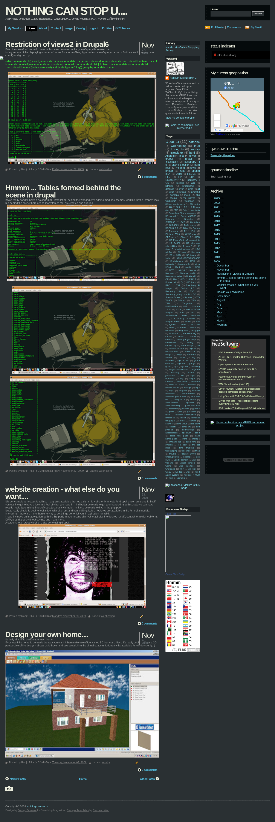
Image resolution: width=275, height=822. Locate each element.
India (167, 258)
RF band (191, 282)
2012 (217, 248)
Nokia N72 (191, 276)
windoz (178, 472)
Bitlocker (169, 219)
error (181, 189)
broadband (188, 186)
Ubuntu (172, 141)
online (193, 399)
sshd (197, 433)
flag (193, 357)
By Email (256, 27)
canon (168, 336)
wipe (188, 472)
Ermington (174, 231)
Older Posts (147, 779)
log (181, 378)
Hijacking (195, 252)
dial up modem (176, 348)
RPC (167, 285)
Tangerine (187, 303)
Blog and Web (101, 810)
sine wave (182, 423)
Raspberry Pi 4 (173, 180)
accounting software (184, 318)
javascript (170, 375)
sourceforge (188, 430)
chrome (192, 336)
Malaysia (169, 264)
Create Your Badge (175, 574)
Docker (196, 228)
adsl (198, 321)
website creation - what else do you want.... (62, 493)
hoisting (196, 366)
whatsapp (170, 469)
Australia (195, 210)
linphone (169, 378)
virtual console (187, 463)
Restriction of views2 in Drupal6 (235, 273)
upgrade (187, 457)
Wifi (193, 183)
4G (170, 207)
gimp (190, 189)
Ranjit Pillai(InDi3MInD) (183, 77)
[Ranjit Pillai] (178, 571)
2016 (217, 229)
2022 (217, 202)
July (219, 304)
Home (83, 779)
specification (171, 433)
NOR (197, 267)
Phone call (170, 282)
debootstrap (187, 345)
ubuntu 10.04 (189, 454)
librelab (182, 192)
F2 (185, 231)
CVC (182, 222)
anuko (184, 324)
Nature (192, 270)
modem (180, 167)
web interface (187, 466)
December (223, 265)
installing (175, 372)
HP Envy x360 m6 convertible (184, 240)
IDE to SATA (175, 255)
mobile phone (172, 387)
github (182, 363)
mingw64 (195, 192)
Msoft (177, 267)
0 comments (149, 478)
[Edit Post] (139, 169)
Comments (234, 27)
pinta (171, 411)
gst (176, 366)
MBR (192, 261)
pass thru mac (192, 405)
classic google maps (186, 339)
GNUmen (220, 134)
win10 (168, 472)
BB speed (170, 216)
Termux (180, 183)
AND (176, 210)
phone (196, 408)
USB (185, 306)
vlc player (189, 198)
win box (192, 469)
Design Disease (27, 810)
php (198, 195)
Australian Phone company (182, 213)
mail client (182, 381)
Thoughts (177, 149)
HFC (167, 177)
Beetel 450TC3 (188, 216)
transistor (176, 152)
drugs (168, 354)
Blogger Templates (78, 810)
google (192, 363)
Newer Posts (18, 779)
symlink (169, 445)
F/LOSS (191, 174)
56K (178, 207)
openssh (190, 402)
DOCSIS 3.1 (171, 228)
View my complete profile (180, 117)
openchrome (171, 402)
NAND (188, 267)
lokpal (192, 378)
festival (168, 357)
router (188, 158)
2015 (217, 234)
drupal (169, 158)
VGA (178, 309)
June (220, 308)
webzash (189, 201)
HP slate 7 (187, 246)
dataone (194, 142)
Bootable (188, 219)
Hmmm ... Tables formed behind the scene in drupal (63, 191)
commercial (170, 342)
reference (170, 417)
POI (183, 279)
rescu (183, 417)
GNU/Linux (190, 234)
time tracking (186, 448)
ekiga (179, 354)
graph (168, 366)
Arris (185, 210)
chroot (168, 339)
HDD (197, 237)
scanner (169, 423)
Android (170, 155)
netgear (183, 390)
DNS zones (190, 225)
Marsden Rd (184, 264)
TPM (167, 303)
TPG (193, 300)
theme (173, 198)
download (190, 351)
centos (180, 336)
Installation (171, 161)
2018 (217, 220)
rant (182, 170)
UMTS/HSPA (171, 306)
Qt (182, 282)
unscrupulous (172, 457)
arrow (171, 327)
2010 (217, 257)
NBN (191, 177)
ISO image (191, 255)
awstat (193, 327)
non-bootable (188, 393)
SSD (192, 291)
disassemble (171, 351)
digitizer (192, 348)
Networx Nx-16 (188, 273)
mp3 (198, 387)
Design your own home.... (232, 292)
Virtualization (171, 315)
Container (195, 222)
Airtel (179, 174)
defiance (169, 189)
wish (171, 478)
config (190, 342)
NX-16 (182, 270)
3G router (195, 204)
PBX (175, 279)
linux (197, 145)
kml (182, 375)
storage (196, 439)
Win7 (184, 315)
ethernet (191, 354)
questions (191, 411)
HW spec (181, 252)
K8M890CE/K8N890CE (188, 258)
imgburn (196, 369)
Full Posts (217, 27)
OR (167, 279)
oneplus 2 (179, 399)
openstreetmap (172, 405)
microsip (192, 384)
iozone (191, 372)
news (192, 167)
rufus (182, 420)
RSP (178, 285)
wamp (168, 466)
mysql (187, 195)
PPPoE (193, 279)
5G (185, 207)
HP (180, 177)
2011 (217, 252)
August (221, 300)
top (9, 789)
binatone (169, 330)
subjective (191, 442)
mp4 (171, 390)
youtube (181, 478)
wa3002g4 (170, 201)
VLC (193, 312)
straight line (175, 442)
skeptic (173, 427)
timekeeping (171, 451)
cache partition (180, 164)
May (219, 312)
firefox (182, 357)
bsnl (192, 152)
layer (193, 375)
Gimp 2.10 (185, 237)
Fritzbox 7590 (172, 234)
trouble (172, 454)
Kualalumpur (176, 261)
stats (184, 439)
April (220, 316)
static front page (179, 436)
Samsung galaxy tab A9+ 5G (180, 294)
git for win (184, 360)
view (194, 460)
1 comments (149, 176)
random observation (186, 414)
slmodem (186, 427)
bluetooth (174, 333)
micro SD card (176, 384)
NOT (171, 270)
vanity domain (181, 460)
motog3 (187, 387)
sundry (195, 149)
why (182, 469)
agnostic (173, 324)
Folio (193, 231)
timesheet (186, 451)
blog (182, 155)
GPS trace (170, 237)
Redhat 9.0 (187, 288)
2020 (217, 211)
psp (180, 411)
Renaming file (173, 291)
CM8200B (170, 222)
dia (198, 345)
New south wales (173, 276)
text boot (182, 445)
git (198, 189)
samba (192, 420)
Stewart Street (172, 297)
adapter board (172, 321)
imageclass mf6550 (178, 369)
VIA (182, 312)
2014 (217, 238)
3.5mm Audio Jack (175, 204)
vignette (169, 463)
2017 (217, 225)
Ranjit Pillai (170, 514)
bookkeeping (189, 333)
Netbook (169, 273)
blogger (196, 330)
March (221, 320)
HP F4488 (175, 243)
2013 (217, 243)
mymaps (174, 195)
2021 (217, 207)
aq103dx (195, 324)
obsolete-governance (175, 396)
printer (169, 170)
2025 (217, 198)
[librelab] (1, 58)
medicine (195, 381)
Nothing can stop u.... (66, 10)
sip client (195, 423)
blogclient (183, 330)
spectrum (186, 433)
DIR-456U (174, 225)
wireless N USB (192, 475)
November (223, 269)
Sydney (188, 297)
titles (197, 451)
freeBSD (169, 360)
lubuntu (169, 381)
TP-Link (182, 300)
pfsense (185, 408)
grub (171, 192)
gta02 (185, 366)
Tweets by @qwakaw (223, 155)
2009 (217, 261)
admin (188, 321)
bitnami (169, 186)
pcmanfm (173, 408)
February (222, 324)
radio (167, 414)
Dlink (185, 228)
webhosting (178, 145)
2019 (217, 216)
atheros (182, 327)
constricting (171, 345)
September (223, 296)
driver (192, 155)
